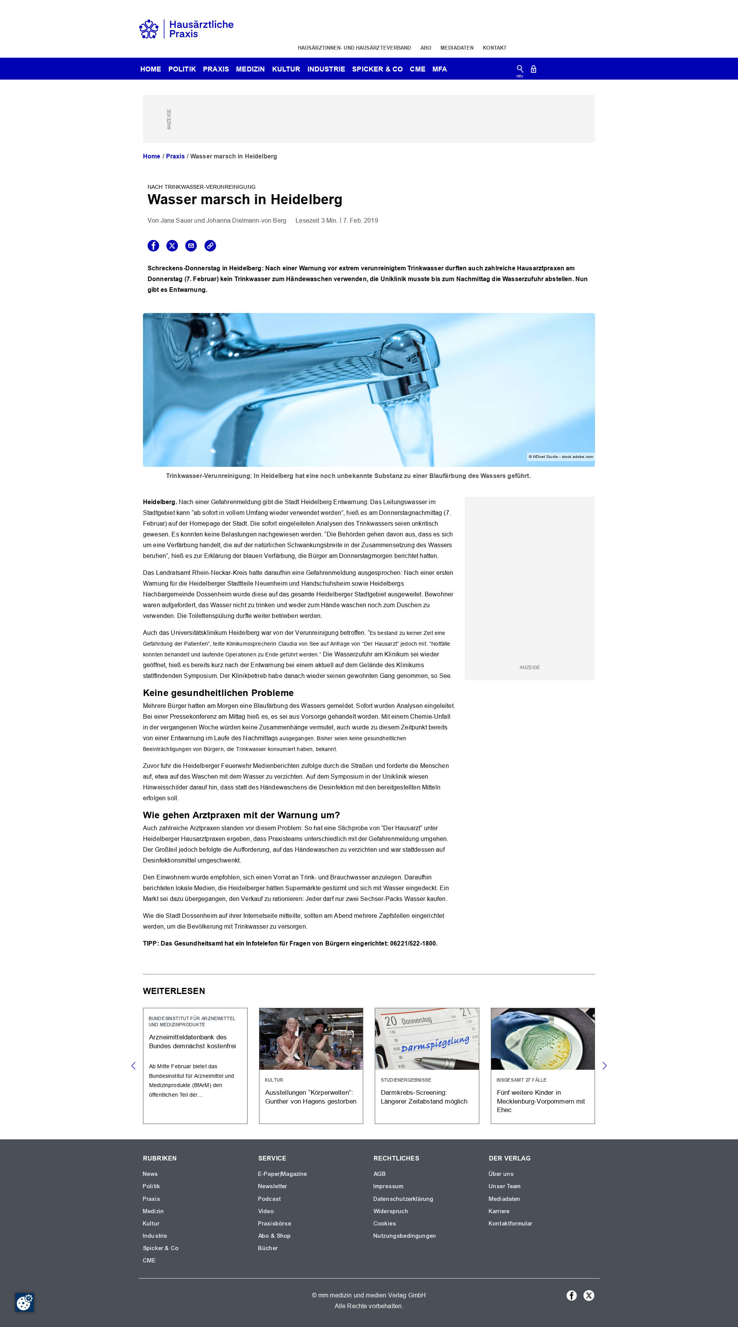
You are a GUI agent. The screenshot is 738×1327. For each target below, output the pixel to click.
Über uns (501, 1173)
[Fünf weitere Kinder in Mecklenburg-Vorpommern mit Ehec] (543, 1066)
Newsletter (273, 1186)
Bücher (268, 1248)
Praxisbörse (274, 1223)
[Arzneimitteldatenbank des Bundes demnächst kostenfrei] (195, 1066)
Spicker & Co (161, 1248)
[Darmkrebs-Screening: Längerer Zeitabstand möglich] (427, 1066)
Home (152, 156)
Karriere (499, 1211)
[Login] (533, 71)
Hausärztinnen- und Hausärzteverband (354, 48)
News (150, 1173)
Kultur (286, 69)
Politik (182, 69)
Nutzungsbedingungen (405, 1235)
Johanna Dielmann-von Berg (246, 220)
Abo (426, 48)
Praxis (216, 69)
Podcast (269, 1198)
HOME (150, 69)
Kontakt (495, 48)
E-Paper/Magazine (283, 1173)
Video (266, 1211)
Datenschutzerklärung (404, 1198)
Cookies (385, 1223)
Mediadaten (457, 48)
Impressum (389, 1186)
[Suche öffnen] (520, 71)
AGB (380, 1173)
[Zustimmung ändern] (24, 1302)
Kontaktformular (510, 1223)
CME (417, 69)
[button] (604, 1065)
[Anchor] (298, 692)
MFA (439, 69)
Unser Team (505, 1186)
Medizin (250, 69)
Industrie (326, 69)
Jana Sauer (177, 220)
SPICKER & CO (377, 69)
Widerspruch (391, 1211)
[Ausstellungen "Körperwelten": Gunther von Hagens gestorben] (311, 1066)
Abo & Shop (274, 1235)
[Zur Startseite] (186, 28)
